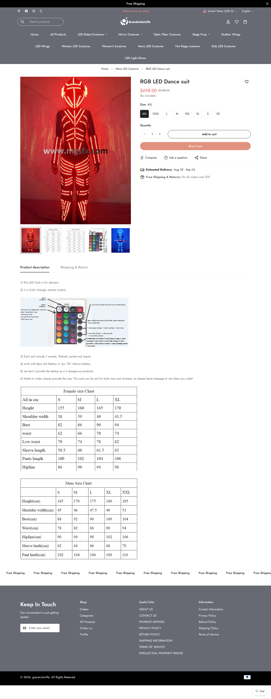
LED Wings (42, 46)
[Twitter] (41, 11)
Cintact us (86, 628)
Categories (86, 616)
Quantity (145, 125)
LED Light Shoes (135, 58)
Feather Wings (230, 34)
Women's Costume (114, 46)
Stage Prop (199, 34)
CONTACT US (148, 616)
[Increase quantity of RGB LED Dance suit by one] (160, 134)
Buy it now (195, 146)
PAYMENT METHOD (151, 622)
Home (35, 34)
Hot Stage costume (187, 46)
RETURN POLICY (149, 634)
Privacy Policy (207, 616)
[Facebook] (26, 11)
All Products (58, 34)
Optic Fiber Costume (167, 34)
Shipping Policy (208, 628)
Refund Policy (207, 622)
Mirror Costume (129, 34)
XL (197, 114)
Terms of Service (209, 634)
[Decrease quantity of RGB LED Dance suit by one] (144, 134)
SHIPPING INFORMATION (155, 641)
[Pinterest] (19, 11)
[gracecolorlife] (135, 22)
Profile (84, 634)
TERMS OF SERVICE (152, 647)
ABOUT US (146, 609)
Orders (84, 609)
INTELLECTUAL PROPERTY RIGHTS (161, 653)
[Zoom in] (123, 84)
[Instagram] (33, 11)
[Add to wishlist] (246, 82)
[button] (245, 22)
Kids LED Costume (224, 46)
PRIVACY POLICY (150, 628)
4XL (144, 114)
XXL (187, 114)
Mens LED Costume (151, 46)
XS (218, 114)
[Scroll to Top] (264, 679)
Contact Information (211, 609)
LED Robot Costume (91, 34)
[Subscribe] (55, 628)
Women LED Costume (76, 46)
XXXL (156, 114)
